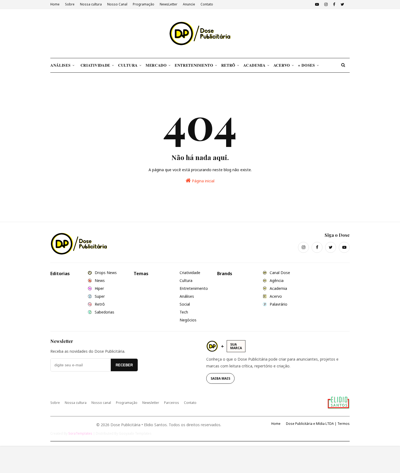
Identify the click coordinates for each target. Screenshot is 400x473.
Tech (184, 312)
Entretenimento (194, 288)
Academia (278, 288)
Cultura (186, 280)
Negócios (188, 319)
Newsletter (150, 402)
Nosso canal (101, 402)
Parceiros (171, 402)
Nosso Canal (117, 4)
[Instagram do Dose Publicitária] (303, 247)
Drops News (105, 272)
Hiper (99, 288)
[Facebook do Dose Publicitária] (317, 247)
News (99, 280)
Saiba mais (220, 378)
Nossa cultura (91, 4)
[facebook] (334, 4)
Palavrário (278, 304)
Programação (143, 4)
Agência (276, 280)
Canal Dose (279, 272)
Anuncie (189, 4)
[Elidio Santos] (338, 402)
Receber (124, 365)
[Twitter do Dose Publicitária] (330, 247)
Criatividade (190, 272)
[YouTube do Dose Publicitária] (344, 247)
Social (185, 304)
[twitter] (342, 4)
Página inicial (202, 180)
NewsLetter (168, 4)
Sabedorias (104, 312)
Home (55, 4)
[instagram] (326, 4)
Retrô (99, 304)
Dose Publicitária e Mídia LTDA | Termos (318, 423)
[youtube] (317, 4)
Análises (187, 296)
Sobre (70, 4)
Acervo (275, 296)
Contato (207, 4)
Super (99, 296)
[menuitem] (64, 65)
